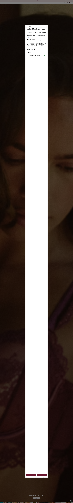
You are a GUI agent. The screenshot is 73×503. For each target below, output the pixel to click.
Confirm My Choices (42, 475)
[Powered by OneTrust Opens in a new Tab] (44, 477)
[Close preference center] (46, 26)
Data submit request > (29, 37)
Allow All (31, 475)
